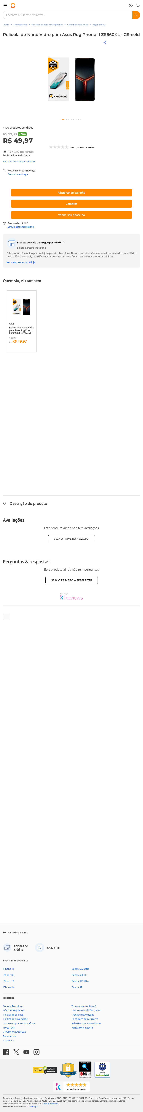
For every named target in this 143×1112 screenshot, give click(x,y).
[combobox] (71, 15)
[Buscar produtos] (136, 15)
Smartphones (20, 24)
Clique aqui (32, 1106)
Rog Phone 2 (99, 24)
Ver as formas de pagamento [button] (19, 161)
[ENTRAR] (131, 5)
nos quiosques (51, 1103)
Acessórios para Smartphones (47, 24)
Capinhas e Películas (77, 24)
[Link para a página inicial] (6, 25)
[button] (71, 80)
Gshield (59, 242)
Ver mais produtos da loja (21, 262)
